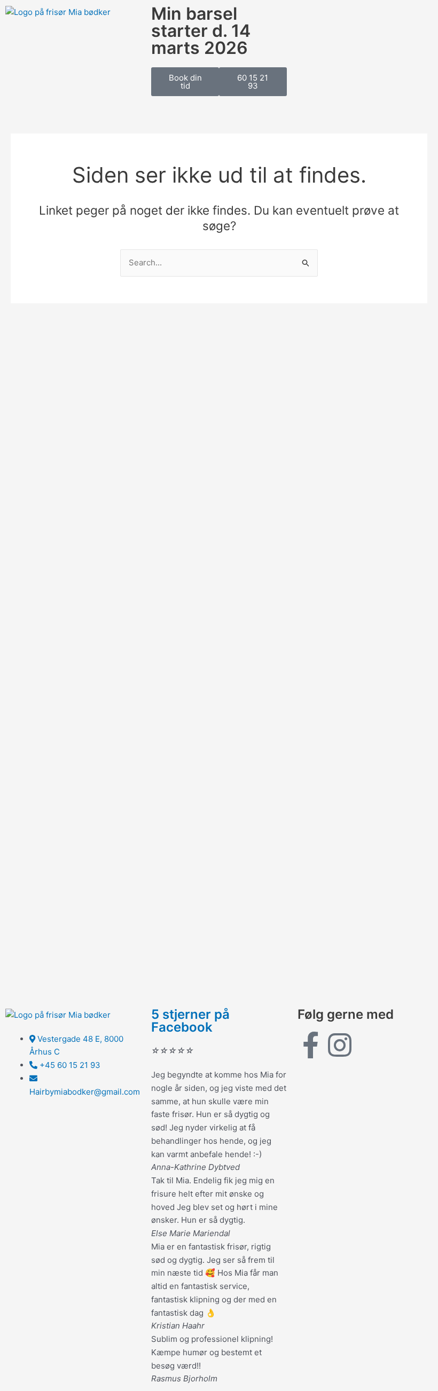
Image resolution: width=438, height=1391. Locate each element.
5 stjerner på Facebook (190, 1021)
